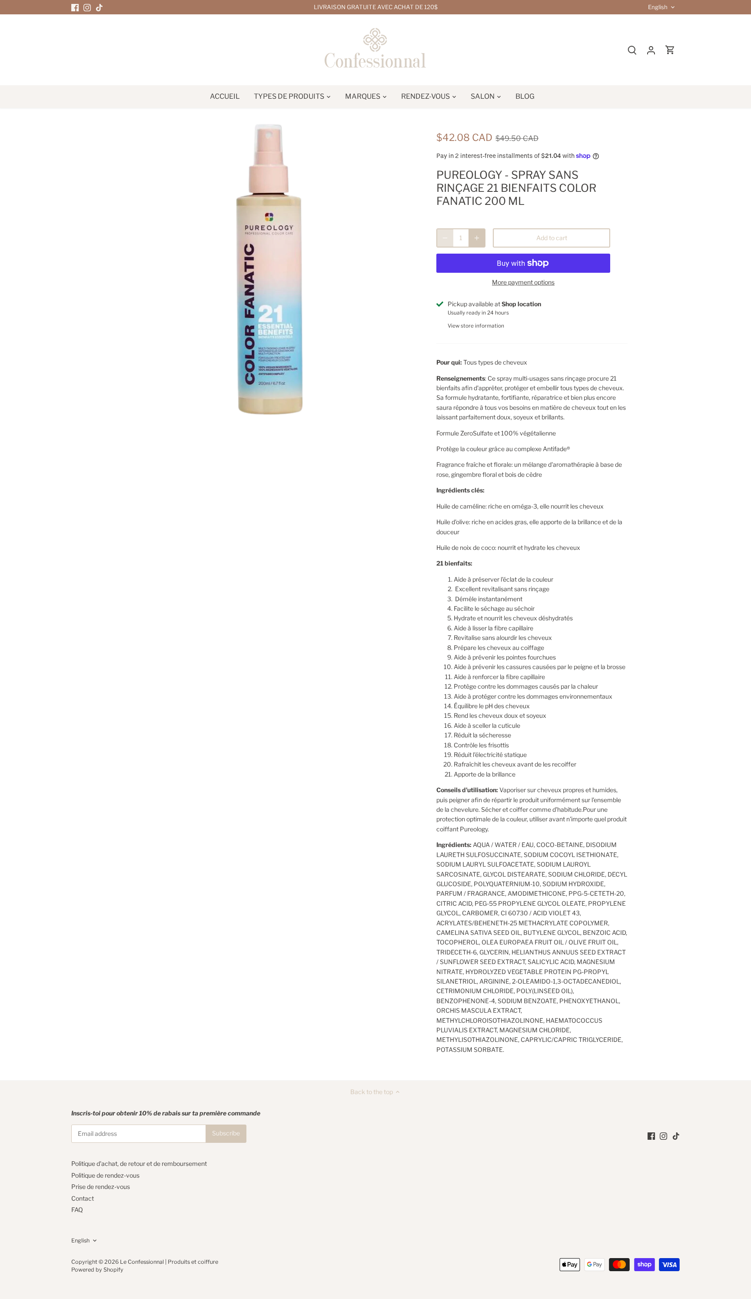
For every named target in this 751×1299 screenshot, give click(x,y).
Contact (82, 1198)
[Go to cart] (670, 50)
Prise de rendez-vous (100, 1186)
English (658, 7)
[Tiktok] (99, 7)
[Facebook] (75, 7)
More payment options (523, 282)
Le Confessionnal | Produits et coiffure (169, 1262)
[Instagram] (87, 7)
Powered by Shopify (97, 1269)
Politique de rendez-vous (105, 1175)
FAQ (77, 1209)
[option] (269, 269)
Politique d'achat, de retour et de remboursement (139, 1163)
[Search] (631, 50)
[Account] (651, 50)
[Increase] (477, 238)
